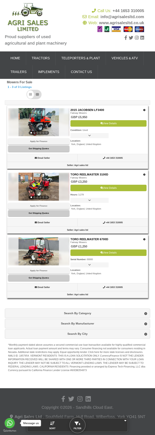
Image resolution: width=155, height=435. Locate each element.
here (96, 352)
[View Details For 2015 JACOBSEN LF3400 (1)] (38, 122)
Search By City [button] (77, 333)
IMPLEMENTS (48, 72)
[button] (30, 94)
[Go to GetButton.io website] (9, 431)
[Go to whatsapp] (10, 423)
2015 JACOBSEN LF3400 (87, 110)
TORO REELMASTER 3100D (89, 174)
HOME (15, 58)
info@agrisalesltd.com (122, 17)
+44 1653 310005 (128, 10)
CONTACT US (81, 72)
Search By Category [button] (77, 313)
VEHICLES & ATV (125, 58)
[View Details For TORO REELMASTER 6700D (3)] (38, 251)
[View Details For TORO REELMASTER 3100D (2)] (38, 187)
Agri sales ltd (81, 165)
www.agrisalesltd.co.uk (121, 23)
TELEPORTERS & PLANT (80, 58)
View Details (110, 123)
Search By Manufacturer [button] (77, 323)
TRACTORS (41, 58)
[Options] (144, 110)
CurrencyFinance (109, 355)
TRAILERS (18, 72)
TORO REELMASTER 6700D (89, 239)
